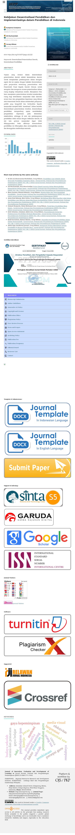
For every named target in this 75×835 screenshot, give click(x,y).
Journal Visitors (18, 603)
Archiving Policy (13, 335)
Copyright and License (15, 311)
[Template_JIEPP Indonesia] (37, 427)
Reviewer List (12, 351)
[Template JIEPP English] (37, 455)
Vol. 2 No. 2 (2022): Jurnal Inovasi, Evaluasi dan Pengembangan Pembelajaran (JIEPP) (34, 12)
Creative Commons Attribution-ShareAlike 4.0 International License (58, 163)
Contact (10, 355)
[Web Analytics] (8, 603)
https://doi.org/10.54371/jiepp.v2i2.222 (20, 55)
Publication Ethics (14, 315)
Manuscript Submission (15, 299)
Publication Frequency (15, 343)
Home (6, 10)
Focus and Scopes (13, 327)
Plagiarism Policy (13, 319)
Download (53, 64)
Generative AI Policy (14, 307)
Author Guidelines (14, 303)
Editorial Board (13, 347)
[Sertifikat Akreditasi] (37, 286)
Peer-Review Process (15, 323)
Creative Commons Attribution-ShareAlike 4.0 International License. (27, 803)
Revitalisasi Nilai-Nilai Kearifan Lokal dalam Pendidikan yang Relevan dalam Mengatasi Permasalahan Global (39, 199)
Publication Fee (13, 339)
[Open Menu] (4, 2)
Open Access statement (15, 331)
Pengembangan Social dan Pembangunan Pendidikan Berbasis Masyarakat (35, 213)
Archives (12, 10)
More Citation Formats (57, 110)
